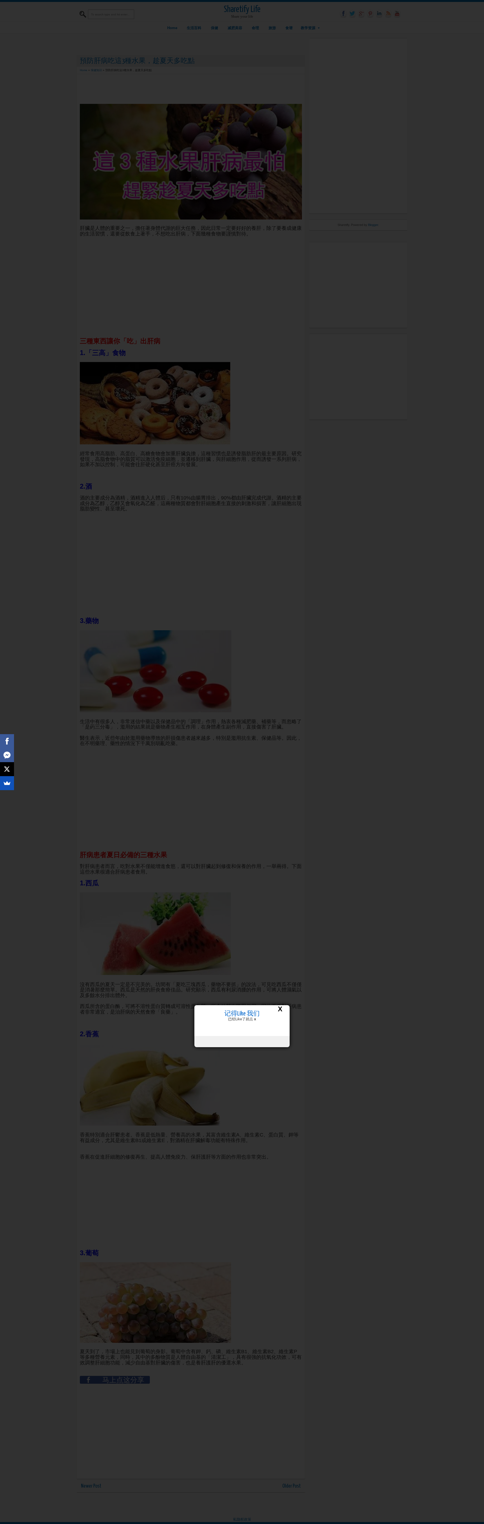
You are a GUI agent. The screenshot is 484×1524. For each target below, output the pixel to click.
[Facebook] (7, 741)
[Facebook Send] (7, 755)
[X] (7, 769)
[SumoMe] (7, 783)
